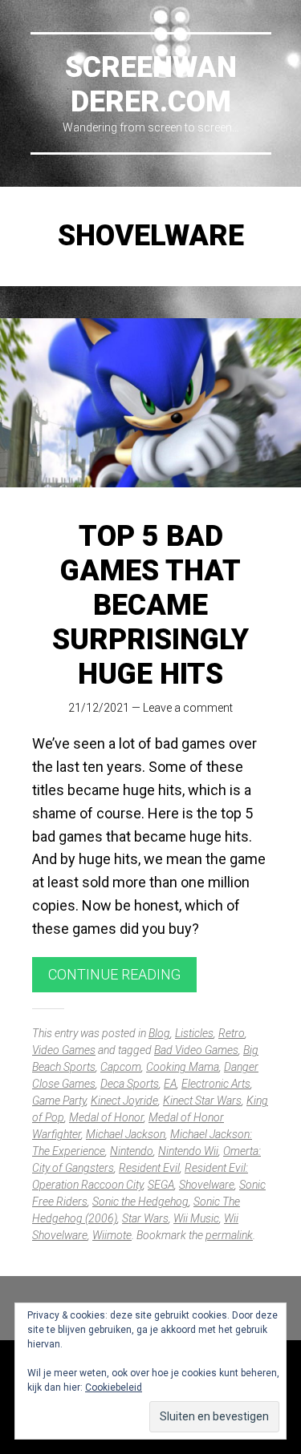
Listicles (194, 1033)
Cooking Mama (182, 1066)
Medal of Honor (106, 1117)
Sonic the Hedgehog (140, 1201)
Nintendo (131, 1151)
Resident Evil (149, 1167)
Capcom (120, 1066)
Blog (159, 1033)
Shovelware (206, 1184)
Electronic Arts (215, 1083)
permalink (229, 1235)
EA (170, 1083)
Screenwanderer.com (151, 84)
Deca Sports (129, 1083)
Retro (231, 1033)
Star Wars (145, 1218)
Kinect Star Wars (202, 1100)
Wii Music (196, 1218)
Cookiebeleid (113, 1387)
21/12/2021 (98, 707)
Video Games (64, 1050)
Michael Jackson (125, 1134)
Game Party (59, 1100)
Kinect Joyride (124, 1100)
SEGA (161, 1184)
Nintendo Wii (188, 1151)
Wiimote (112, 1235)
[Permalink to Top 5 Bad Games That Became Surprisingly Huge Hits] (150, 402)
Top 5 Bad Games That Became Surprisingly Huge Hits (150, 605)
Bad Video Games (196, 1050)
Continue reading (114, 974)
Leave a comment (188, 707)
